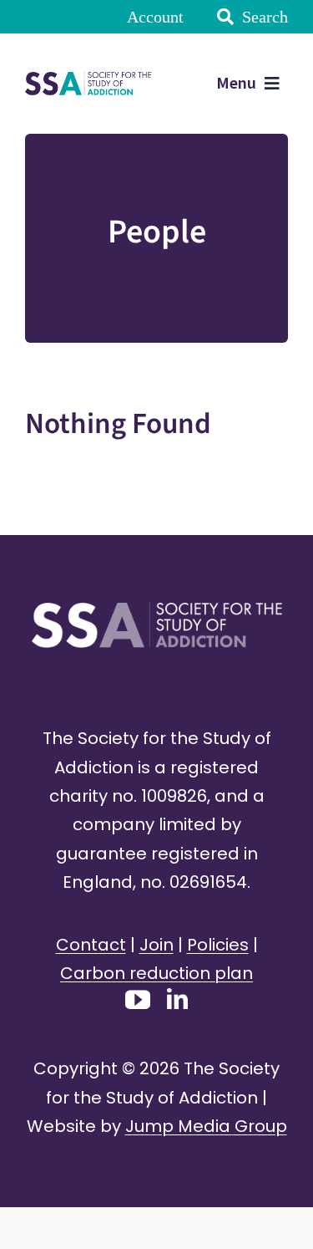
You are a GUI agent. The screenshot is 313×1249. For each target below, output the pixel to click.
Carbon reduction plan (156, 973)
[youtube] (137, 999)
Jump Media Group (206, 1126)
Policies (218, 944)
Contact (91, 944)
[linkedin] (177, 998)
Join (156, 944)
